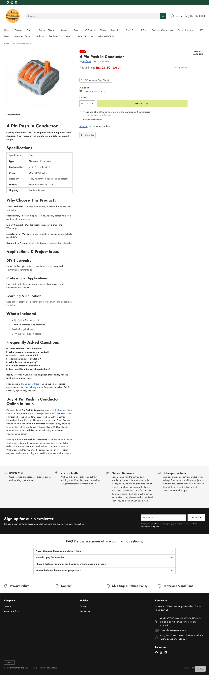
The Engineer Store (30, 383)
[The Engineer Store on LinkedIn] (15, 3)
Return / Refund (11, 611)
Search (7, 606)
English (8, 662)
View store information (92, 119)
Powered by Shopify (48, 667)
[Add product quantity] (92, 104)
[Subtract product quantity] (82, 104)
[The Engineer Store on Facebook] (7, 3)
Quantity (83, 97)
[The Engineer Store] (13, 16)
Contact (83, 606)
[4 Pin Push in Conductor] (39, 78)
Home (6, 43)
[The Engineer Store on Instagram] (11, 3)
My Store (86, 61)
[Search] (163, 16)
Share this (89, 135)
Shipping (83, 126)
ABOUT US (85, 611)
